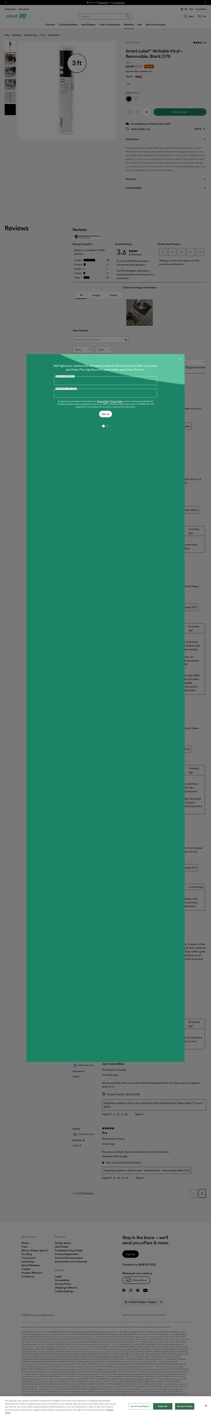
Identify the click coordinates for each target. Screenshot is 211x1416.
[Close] (179, 359)
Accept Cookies (184, 1406)
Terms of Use (102, 401)
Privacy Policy (117, 401)
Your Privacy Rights (139, 1406)
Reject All (162, 1406)
